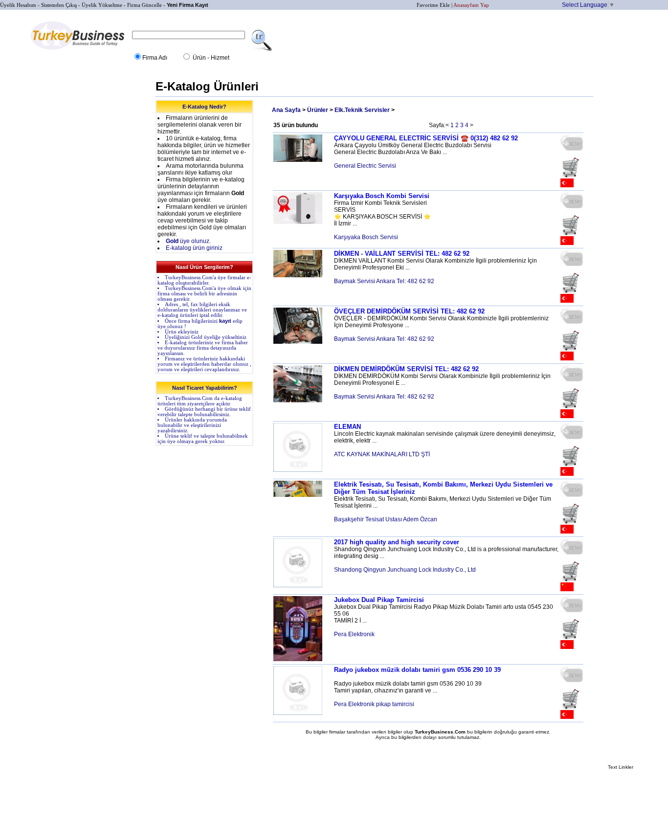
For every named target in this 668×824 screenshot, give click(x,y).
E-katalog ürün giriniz (194, 248)
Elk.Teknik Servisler (362, 110)
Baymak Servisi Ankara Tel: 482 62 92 (384, 281)
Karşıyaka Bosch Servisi (366, 237)
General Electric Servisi (365, 165)
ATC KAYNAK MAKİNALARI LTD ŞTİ (382, 454)
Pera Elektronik (354, 634)
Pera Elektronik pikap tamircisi (374, 704)
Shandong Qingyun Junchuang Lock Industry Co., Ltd (405, 569)
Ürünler (317, 110)
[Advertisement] (113, 225)
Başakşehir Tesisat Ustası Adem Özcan (385, 519)
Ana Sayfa (286, 110)
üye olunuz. (188, 241)
